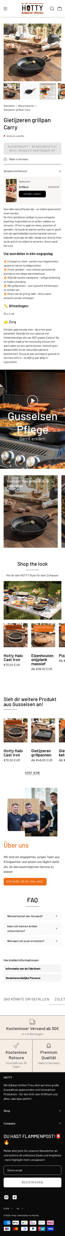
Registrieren (32, 1182)
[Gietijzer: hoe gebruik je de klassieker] (31, 511)
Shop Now (32, 772)
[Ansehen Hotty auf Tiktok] (14, 1197)
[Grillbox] (11, 190)
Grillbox (24, 187)
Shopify (35, 1215)
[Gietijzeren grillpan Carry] (12, 91)
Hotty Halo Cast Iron (13, 658)
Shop (7, 1110)
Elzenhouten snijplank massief (42, 660)
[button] (51, 8)
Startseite (9, 105)
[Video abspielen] (32, 400)
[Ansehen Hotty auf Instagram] (6, 1197)
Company (10, 1123)
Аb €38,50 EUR (41, 669)
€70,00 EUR (12, 664)
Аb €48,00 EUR (41, 760)
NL (18, 1208)
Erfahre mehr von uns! (25, 881)
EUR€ (6, 1208)
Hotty (13, 1215)
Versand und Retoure (15, 171)
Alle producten (26, 105)
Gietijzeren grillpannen (41, 753)
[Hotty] (32, 8)
